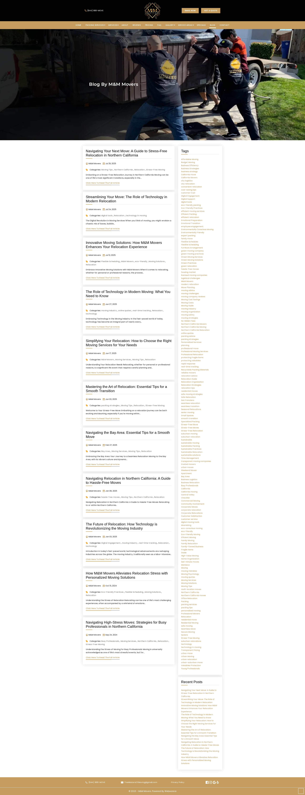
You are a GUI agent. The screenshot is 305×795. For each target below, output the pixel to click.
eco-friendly (141, 261)
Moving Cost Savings (190, 299)
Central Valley (187, 494)
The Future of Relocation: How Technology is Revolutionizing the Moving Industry (200, 751)
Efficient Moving (188, 537)
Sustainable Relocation (191, 452)
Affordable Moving (189, 159)
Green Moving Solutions (192, 260)
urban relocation (189, 659)
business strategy (189, 171)
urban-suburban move (192, 662)
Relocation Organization (192, 382)
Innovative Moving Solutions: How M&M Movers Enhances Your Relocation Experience (199, 708)
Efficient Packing (189, 214)
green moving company (192, 250)
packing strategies (110, 405)
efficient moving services (192, 211)
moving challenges (190, 293)
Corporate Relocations (192, 513)
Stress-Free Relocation (192, 430)
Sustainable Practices (191, 449)
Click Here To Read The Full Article (102, 183)
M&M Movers (127, 261)
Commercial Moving (190, 500)
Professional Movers (190, 613)
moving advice (188, 290)
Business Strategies (190, 168)
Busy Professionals (110, 641)
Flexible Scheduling (110, 261)
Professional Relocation (192, 354)
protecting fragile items (192, 357)
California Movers (189, 177)
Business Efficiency (189, 165)
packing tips (187, 607)
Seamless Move (188, 628)
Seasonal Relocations (191, 409)
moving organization (190, 311)
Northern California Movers (193, 324)
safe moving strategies (192, 394)
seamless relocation (190, 403)
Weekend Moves (189, 470)
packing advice (188, 336)
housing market (188, 272)
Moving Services (123, 359)
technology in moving (136, 215)
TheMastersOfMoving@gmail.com (140, 782)
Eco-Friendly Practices (112, 592)
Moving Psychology (190, 574)
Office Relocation (189, 598)
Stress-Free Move (189, 424)
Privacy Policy (177, 782)
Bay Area (105, 451)
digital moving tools (190, 522)
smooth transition (189, 418)
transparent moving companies (196, 461)
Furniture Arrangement (192, 247)
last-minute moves (190, 561)
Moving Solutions (157, 261)
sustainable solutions (191, 455)
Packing (184, 601)
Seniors (184, 635)
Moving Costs (187, 302)
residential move (189, 619)
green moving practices (192, 253)
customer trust (188, 192)
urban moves (187, 467)
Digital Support (188, 199)
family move (187, 238)
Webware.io (170, 791)
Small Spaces (187, 415)
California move (188, 174)
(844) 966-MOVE (95, 10)
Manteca (185, 565)
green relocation (189, 266)
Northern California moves (193, 595)
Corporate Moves (189, 506)
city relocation (188, 183)
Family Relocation (189, 543)
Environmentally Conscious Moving (197, 229)
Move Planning (188, 287)
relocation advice (189, 375)
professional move (189, 348)
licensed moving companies (194, 275)
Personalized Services (191, 342)
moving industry (109, 310)
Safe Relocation (188, 397)
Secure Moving (188, 632)
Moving (184, 567)
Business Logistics (189, 479)
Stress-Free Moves (190, 427)
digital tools (106, 215)
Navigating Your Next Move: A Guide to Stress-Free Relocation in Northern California (198, 693)
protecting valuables (191, 360)
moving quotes (188, 577)
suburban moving (189, 433)
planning (185, 345)
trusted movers (188, 464)
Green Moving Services (192, 257)
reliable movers (188, 372)
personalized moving (191, 610)
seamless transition (190, 406)
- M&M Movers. (144, 791)
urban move (187, 653)
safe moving (187, 626)
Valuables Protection (191, 665)
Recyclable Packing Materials (195, 369)
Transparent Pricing (190, 650)
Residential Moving (189, 622)
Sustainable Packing (190, 446)
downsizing (186, 525)
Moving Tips (107, 169)
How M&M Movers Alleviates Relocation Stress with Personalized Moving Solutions (199, 760)
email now (190, 10)
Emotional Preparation (191, 220)
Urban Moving (187, 656)
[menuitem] (78, 25)
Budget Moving (188, 162)
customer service (189, 519)
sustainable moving (190, 443)
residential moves (189, 391)
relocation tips (188, 388)
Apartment (186, 473)
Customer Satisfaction (191, 516)
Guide (183, 552)
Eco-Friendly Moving (190, 534)
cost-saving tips (188, 189)
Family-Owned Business (192, 546)
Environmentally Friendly (192, 232)
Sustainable (186, 439)
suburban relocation (190, 436)
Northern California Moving (193, 327)
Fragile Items (187, 549)
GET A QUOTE (210, 10)
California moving (189, 491)
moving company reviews (193, 296)
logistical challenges (190, 278)
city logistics (187, 180)
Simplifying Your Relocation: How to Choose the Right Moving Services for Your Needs (198, 723)
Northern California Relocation (195, 330)
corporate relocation (191, 510)
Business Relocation (190, 482)
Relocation (139, 169)
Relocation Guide (189, 379)
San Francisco (187, 400)
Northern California (123, 169)
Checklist (185, 497)
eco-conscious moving (191, 528)
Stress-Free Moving (155, 169)
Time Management (190, 458)
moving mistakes (189, 571)
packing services (189, 604)
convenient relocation (191, 186)
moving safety (187, 314)
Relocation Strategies (191, 385)
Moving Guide (187, 305)
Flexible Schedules (189, 241)
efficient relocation (190, 217)
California (185, 488)
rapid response (188, 363)
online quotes (124, 310)
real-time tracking (142, 310)
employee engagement (192, 226)
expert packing (188, 235)
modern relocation (190, 284)
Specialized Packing (190, 421)
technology (91, 313)
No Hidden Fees (188, 321)
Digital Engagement (110, 543)
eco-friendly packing (191, 205)
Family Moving (187, 540)
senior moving (187, 412)
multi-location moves (191, 589)
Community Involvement (192, 504)
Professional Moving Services (194, 351)
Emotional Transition (190, 223)
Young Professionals (190, 668)
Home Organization (190, 558)
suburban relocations (191, 641)
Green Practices (188, 263)
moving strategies (189, 318)
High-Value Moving (190, 555)
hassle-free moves (110, 497)
